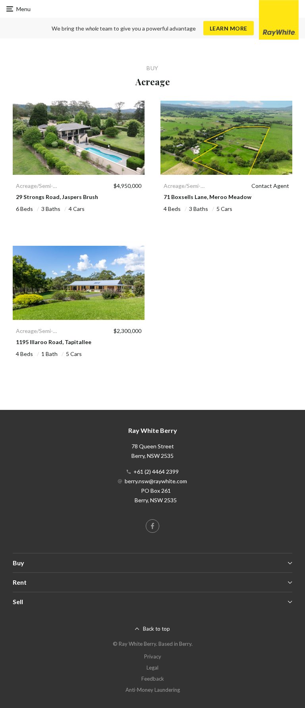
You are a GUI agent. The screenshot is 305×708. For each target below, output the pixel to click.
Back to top (156, 629)
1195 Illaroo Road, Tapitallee (53, 342)
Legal (152, 667)
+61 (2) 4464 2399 (156, 471)
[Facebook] (152, 526)
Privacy (152, 656)
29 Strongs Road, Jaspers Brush (57, 196)
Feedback (152, 678)
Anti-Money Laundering (152, 690)
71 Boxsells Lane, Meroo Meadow (207, 196)
